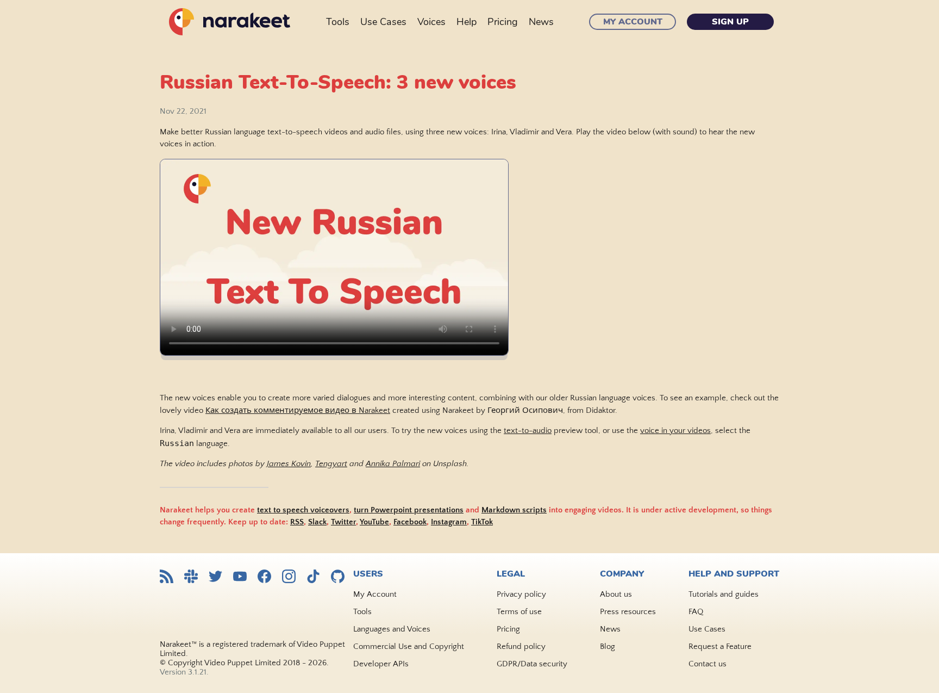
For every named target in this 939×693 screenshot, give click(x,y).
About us (616, 594)
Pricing (502, 21)
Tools (337, 21)
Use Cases (383, 21)
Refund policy (521, 646)
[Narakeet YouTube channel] (240, 577)
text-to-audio (528, 430)
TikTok (482, 522)
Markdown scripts (514, 510)
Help (466, 21)
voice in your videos (675, 430)
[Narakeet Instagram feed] (289, 577)
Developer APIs (381, 664)
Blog (607, 646)
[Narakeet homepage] (227, 21)
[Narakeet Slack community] (191, 577)
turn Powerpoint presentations (409, 510)
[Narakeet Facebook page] (264, 577)
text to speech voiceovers (303, 510)
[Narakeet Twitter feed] (215, 577)
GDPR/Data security (532, 664)
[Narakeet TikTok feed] (313, 577)
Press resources (628, 611)
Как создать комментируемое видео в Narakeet (297, 410)
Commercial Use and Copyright (408, 646)
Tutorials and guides (723, 594)
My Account (632, 22)
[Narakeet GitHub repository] (338, 577)
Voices (431, 21)
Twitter (343, 522)
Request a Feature (720, 646)
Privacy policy (521, 594)
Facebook (410, 522)
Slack (317, 522)
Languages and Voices (391, 629)
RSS (297, 522)
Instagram (449, 522)
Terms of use (519, 611)
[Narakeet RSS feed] (166, 577)
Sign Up (730, 22)
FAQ (695, 611)
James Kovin (289, 463)
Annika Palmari (393, 463)
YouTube (374, 522)
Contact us (707, 664)
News (541, 21)
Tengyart (331, 463)
